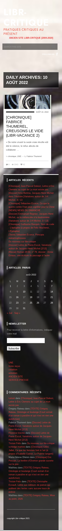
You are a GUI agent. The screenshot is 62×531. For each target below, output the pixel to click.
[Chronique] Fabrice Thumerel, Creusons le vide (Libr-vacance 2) (24, 126)
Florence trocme (17, 433)
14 (51, 291)
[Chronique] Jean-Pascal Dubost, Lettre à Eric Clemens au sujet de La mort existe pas (31, 401)
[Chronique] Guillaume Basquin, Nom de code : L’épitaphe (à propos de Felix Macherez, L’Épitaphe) (31, 227)
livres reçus (14, 366)
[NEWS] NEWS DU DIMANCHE (24, 210)
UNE (19, 156)
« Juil (9, 313)
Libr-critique (26, 17)
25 (31, 302)
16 (17, 297)
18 (31, 297)
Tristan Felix (15, 443)
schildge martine (17, 446)
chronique (12, 156)
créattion (13, 369)
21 (51, 297)
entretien (13, 373)
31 (24, 308)
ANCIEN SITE (16, 376)
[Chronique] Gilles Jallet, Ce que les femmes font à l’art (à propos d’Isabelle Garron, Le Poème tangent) (31, 450)
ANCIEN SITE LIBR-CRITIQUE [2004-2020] (31, 38)
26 (38, 302)
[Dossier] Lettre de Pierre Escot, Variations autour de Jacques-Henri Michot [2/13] (30, 426)
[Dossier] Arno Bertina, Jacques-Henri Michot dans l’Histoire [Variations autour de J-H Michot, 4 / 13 (31, 196)
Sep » (17, 313)
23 (17, 302)
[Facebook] (57, 54)
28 (51, 302)
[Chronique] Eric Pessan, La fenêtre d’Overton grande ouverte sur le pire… (31, 460)
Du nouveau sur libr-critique (22, 241)
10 (24, 291)
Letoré (12, 398)
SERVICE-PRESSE (19, 380)
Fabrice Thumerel (34, 156)
